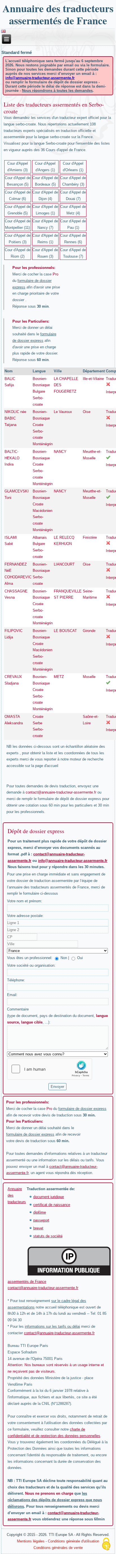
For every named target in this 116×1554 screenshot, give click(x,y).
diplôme (39, 1212)
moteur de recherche (86, 759)
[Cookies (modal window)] (106, 1544)
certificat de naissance (51, 1205)
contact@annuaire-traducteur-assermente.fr (61, 792)
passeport (41, 1220)
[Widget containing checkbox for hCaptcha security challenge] (49, 1069)
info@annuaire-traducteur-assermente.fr (40, 78)
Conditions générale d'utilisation (73, 1541)
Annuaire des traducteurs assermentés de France (58, 14)
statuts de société (48, 1236)
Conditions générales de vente (58, 1548)
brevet (38, 1228)
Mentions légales (30, 1541)
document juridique (48, 1197)
